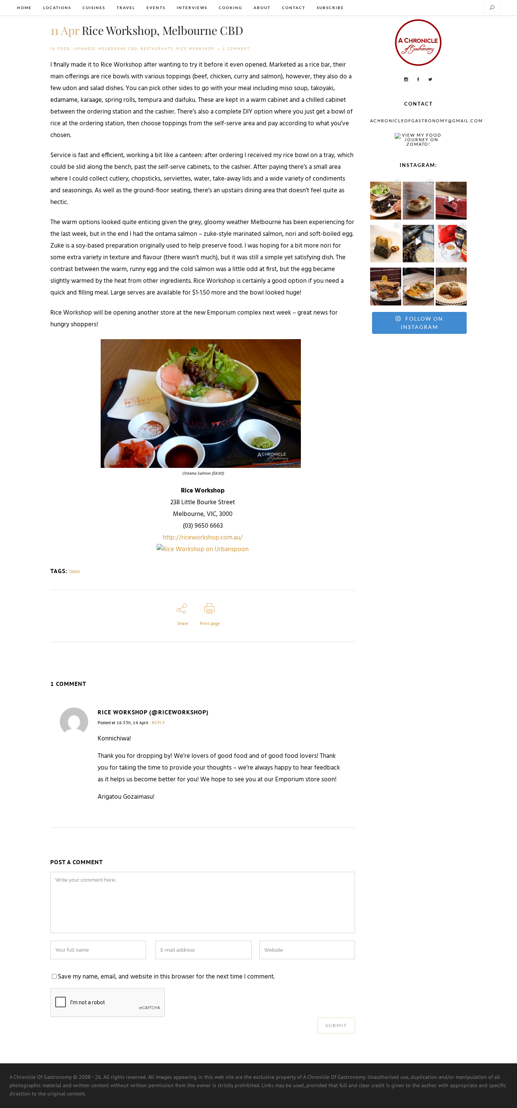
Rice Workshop (195, 48)
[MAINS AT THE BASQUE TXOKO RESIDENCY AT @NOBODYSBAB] (385, 198)
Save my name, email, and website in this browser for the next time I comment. (166, 977)
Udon (74, 571)
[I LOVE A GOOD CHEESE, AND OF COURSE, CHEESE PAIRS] (418, 241)
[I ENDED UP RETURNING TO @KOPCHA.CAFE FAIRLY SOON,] (385, 284)
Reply (158, 722)
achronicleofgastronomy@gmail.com (426, 120)
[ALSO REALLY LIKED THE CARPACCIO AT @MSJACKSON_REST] (451, 284)
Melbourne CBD (118, 48)
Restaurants (157, 48)
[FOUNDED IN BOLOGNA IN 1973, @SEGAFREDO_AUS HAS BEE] (451, 241)
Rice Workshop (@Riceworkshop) (153, 712)
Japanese (84, 48)
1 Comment (236, 48)
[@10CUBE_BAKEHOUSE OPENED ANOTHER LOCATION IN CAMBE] (385, 241)
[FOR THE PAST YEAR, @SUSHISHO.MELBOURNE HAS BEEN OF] (451, 198)
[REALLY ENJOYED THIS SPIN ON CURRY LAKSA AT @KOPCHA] (418, 284)
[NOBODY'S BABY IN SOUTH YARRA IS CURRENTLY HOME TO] (418, 198)
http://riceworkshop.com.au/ (203, 538)
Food (64, 48)
